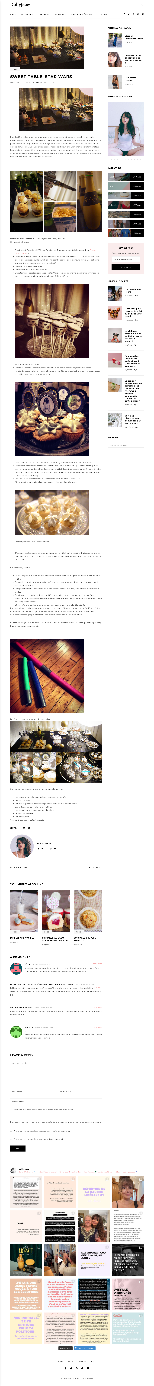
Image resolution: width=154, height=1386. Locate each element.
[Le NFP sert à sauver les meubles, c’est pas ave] (94, 1294)
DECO (93, 1362)
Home (13, 14)
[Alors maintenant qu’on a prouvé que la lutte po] (60, 1294)
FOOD (15, 69)
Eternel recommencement (135, 37)
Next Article (95, 868)
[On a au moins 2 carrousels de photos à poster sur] (60, 1260)
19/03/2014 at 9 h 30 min (85, 984)
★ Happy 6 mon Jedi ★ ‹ (21, 1008)
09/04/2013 (14, 942)
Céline (28, 964)
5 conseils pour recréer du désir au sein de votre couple (134, 312)
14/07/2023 (129, 84)
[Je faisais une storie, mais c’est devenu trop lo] (128, 1226)
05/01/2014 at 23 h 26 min (42, 964)
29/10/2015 (128, 67)
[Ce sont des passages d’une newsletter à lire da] (128, 1294)
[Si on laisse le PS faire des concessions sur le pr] (26, 1294)
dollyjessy (15, 82)
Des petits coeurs (130, 79)
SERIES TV (44, 14)
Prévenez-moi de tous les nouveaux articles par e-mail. (38, 1139)
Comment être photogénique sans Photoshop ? (133, 59)
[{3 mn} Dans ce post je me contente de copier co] (94, 1260)
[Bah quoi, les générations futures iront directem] (60, 1328)
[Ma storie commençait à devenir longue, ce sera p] (26, 1192)
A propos (59, 14)
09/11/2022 (128, 405)
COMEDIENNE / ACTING (81, 14)
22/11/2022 (128, 370)
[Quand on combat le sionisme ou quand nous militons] (26, 1328)
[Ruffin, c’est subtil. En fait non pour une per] (60, 1226)
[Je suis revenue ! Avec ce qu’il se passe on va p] (26, 1260)
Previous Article (18, 868)
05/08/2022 (129, 427)
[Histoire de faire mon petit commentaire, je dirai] (128, 1192)
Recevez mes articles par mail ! (126, 253)
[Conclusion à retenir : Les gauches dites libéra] (94, 1192)
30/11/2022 (128, 345)
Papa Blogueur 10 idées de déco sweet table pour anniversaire (42, 984)
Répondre (97, 964)
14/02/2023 (129, 320)
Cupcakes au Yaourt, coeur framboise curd (55, 939)
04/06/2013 (78, 945)
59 (131, 137)
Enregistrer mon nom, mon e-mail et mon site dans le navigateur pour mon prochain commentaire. (55, 1122)
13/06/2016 (123, 137)
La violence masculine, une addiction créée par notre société (133, 336)
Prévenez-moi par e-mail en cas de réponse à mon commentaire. (43, 1110)
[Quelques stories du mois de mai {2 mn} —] (94, 1328)
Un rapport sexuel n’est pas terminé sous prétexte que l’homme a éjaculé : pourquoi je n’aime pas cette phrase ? (133, 391)
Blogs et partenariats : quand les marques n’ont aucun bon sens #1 (125, 126)
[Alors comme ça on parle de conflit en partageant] (128, 1328)
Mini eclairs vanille (22, 938)
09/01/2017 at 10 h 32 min (44, 1028)
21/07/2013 (45, 945)
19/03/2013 (27, 82)
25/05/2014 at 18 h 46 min (43, 1008)
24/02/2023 (129, 296)
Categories (27, 14)
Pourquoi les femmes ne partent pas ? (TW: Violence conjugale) (132, 361)
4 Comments (42, 82)
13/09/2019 (128, 42)
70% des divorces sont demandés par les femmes (133, 419)
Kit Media (102, 14)
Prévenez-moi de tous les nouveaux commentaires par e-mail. (42, 1131)
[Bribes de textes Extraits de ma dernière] (60, 1192)
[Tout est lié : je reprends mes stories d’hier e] (128, 1260)
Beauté (82, 1362)
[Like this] (53, 82)
